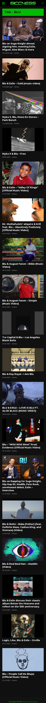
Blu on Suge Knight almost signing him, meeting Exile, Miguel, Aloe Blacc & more (19, 46)
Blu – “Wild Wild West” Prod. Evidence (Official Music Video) (21, 446)
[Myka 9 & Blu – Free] (23, 139)
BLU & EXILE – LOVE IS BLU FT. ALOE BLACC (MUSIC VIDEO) (20, 409)
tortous (16, 53)
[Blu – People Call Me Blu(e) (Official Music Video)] (23, 659)
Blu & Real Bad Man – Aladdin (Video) (20, 565)
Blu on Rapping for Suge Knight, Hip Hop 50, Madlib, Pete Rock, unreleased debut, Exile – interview (21, 486)
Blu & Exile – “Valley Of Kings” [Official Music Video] (20, 189)
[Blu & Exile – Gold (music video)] (23, 69)
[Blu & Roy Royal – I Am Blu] (23, 359)
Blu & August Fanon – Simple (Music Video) (19, 302)
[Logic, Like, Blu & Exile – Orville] (23, 626)
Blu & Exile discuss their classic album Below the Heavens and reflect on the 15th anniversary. (21, 603)
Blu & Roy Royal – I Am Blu (18, 374)
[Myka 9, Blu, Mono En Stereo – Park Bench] (23, 102)
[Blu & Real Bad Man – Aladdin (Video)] (23, 549)
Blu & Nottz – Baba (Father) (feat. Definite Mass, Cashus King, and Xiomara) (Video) (22, 527)
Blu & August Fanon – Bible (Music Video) (22, 265)
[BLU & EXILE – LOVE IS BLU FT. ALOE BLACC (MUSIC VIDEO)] (23, 393)
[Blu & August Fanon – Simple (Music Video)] (23, 286)
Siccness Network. (30, 701)
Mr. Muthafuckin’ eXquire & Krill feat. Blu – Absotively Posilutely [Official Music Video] (21, 227)
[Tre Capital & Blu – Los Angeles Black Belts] (23, 323)
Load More (23, 687)
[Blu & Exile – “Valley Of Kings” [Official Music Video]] (23, 173)
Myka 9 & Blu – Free (14, 153)
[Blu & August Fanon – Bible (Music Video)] (23, 249)
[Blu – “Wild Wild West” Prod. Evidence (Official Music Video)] (23, 430)
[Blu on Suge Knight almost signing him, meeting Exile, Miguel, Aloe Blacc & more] (23, 29)
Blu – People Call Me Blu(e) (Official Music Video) (18, 675)
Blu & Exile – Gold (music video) (21, 83)
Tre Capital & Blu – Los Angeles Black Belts (21, 339)
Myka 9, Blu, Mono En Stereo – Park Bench (20, 119)
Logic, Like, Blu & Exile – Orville (21, 640)
